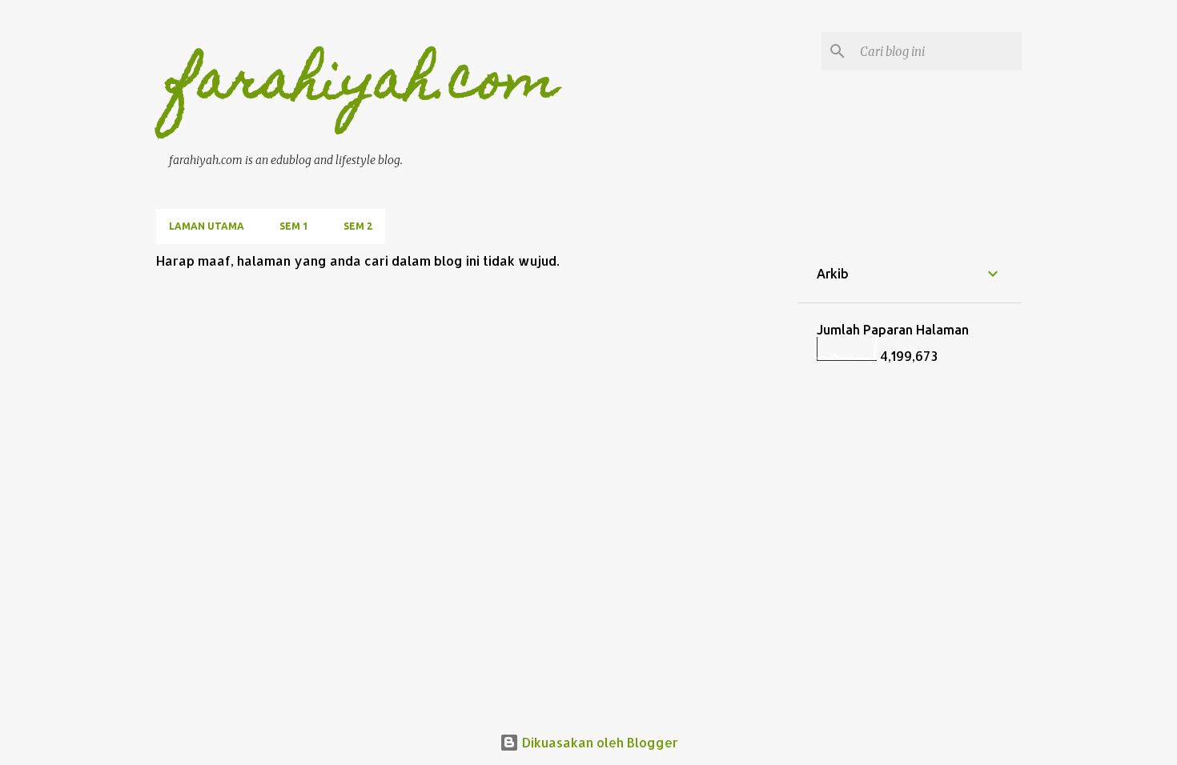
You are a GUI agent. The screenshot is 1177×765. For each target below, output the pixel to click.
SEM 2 (357, 226)
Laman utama (206, 226)
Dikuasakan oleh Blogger (598, 742)
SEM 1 (293, 226)
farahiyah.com (363, 85)
